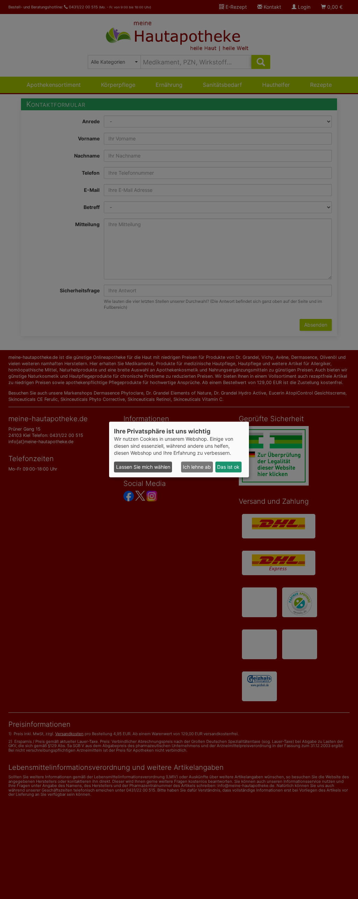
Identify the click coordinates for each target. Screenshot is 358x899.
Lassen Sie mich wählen (143, 467)
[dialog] (179, 449)
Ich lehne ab (197, 467)
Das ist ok (228, 467)
